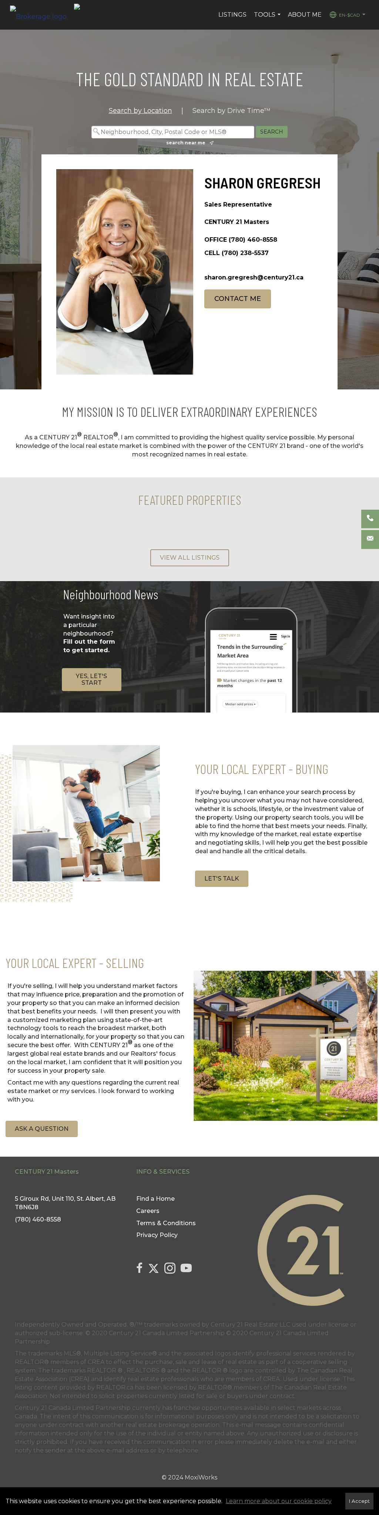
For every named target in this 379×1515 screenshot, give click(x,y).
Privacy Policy (157, 1235)
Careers (148, 1210)
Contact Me (237, 299)
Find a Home (155, 1198)
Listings (232, 14)
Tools (268, 18)
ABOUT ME (305, 14)
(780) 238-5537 (245, 253)
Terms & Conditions (166, 1223)
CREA (96, 1361)
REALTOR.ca (114, 1387)
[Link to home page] (42, 15)
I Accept (359, 1501)
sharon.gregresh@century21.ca (253, 277)
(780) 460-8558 (253, 239)
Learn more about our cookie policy (279, 1501)
